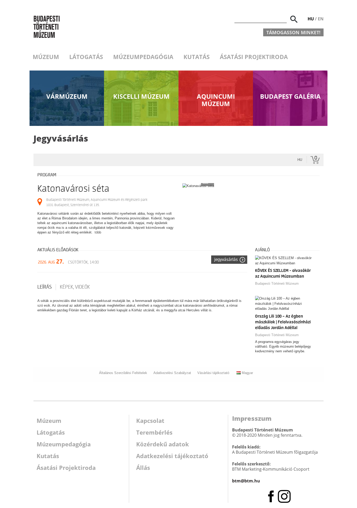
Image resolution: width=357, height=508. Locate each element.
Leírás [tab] (44, 287)
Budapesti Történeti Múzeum (277, 283)
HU (311, 19)
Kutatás (196, 57)
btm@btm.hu (246, 481)
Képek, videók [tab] (75, 287)
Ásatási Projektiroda (254, 57)
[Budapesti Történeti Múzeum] (46, 26)
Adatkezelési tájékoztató (172, 456)
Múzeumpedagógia (143, 57)
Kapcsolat (150, 420)
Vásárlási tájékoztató (213, 373)
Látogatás (86, 57)
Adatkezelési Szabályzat (172, 373)
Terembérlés (154, 432)
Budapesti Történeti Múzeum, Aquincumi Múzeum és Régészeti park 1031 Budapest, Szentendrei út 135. (96, 202)
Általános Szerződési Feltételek (123, 373)
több (98, 232)
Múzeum (46, 57)
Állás (143, 467)
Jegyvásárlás (226, 259)
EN (321, 19)
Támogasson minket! (293, 32)
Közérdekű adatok (162, 444)
